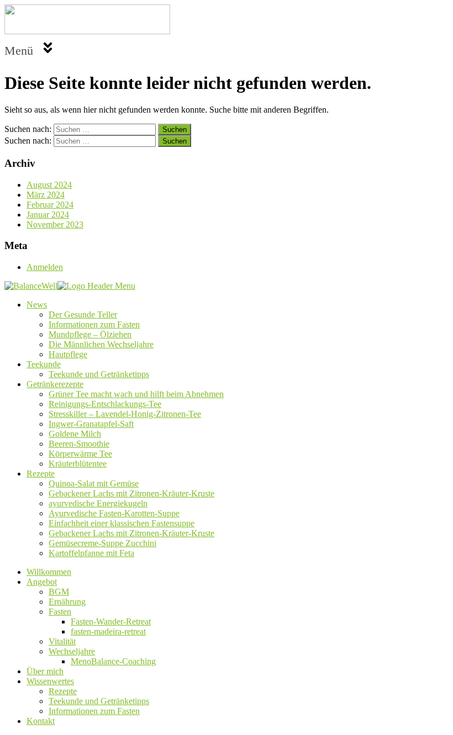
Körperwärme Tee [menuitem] (80, 453)
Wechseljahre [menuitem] (72, 651)
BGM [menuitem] (59, 591)
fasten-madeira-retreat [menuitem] (108, 631)
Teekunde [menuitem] (44, 364)
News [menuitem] (37, 304)
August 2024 (49, 184)
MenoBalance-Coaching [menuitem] (113, 661)
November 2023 (55, 224)
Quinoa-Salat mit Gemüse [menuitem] (94, 483)
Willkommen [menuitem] (49, 572)
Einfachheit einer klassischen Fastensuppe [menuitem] (121, 523)
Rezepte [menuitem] (41, 473)
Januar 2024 (48, 214)
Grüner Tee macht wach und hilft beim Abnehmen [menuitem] (136, 394)
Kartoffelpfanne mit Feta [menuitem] (91, 553)
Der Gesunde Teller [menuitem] (83, 314)
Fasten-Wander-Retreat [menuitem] (111, 621)
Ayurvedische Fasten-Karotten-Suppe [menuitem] (114, 513)
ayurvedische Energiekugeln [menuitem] (98, 503)
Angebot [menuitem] (42, 581)
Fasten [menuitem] (60, 611)
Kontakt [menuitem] (41, 721)
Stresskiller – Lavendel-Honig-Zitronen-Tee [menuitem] (125, 414)
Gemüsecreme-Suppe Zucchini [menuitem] (102, 543)
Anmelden (45, 267)
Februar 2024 (50, 204)
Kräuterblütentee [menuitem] (78, 463)
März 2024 (46, 194)
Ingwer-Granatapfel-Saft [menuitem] (91, 424)
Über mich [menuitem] (45, 671)
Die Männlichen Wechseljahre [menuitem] (101, 344)
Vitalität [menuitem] (62, 641)
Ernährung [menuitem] (67, 601)
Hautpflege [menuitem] (68, 354)
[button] (226, 48)
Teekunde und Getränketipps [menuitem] (99, 374)
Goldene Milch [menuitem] (75, 433)
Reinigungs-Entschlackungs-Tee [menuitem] (105, 404)
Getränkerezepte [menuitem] (55, 384)
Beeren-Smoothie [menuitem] (79, 443)
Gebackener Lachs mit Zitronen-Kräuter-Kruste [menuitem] (131, 493)
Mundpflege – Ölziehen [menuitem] (90, 334)
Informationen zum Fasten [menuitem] (94, 324)
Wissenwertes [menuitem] (50, 681)
